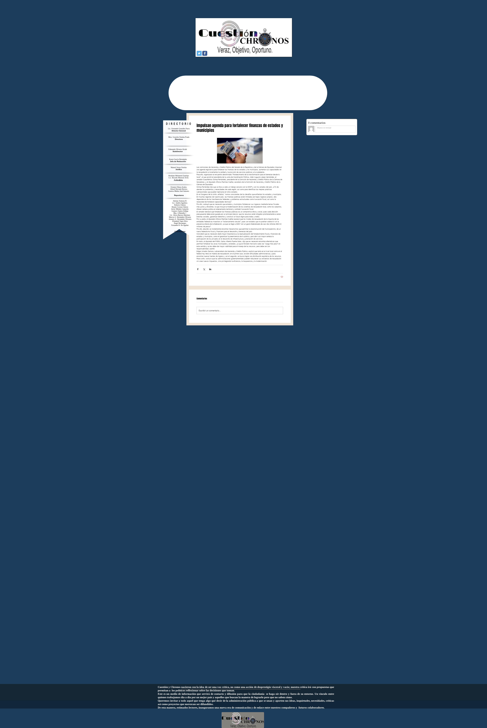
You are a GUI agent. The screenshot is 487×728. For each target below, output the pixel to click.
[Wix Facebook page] (204, 53)
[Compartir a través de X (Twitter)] (204, 269)
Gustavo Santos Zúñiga (180, 211)
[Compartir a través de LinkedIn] (210, 269)
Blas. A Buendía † (179, 213)
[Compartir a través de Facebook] (198, 269)
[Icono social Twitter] (199, 53)
